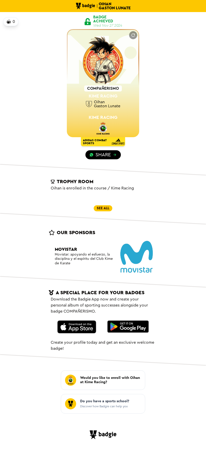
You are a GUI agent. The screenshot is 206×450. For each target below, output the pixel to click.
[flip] (133, 35)
